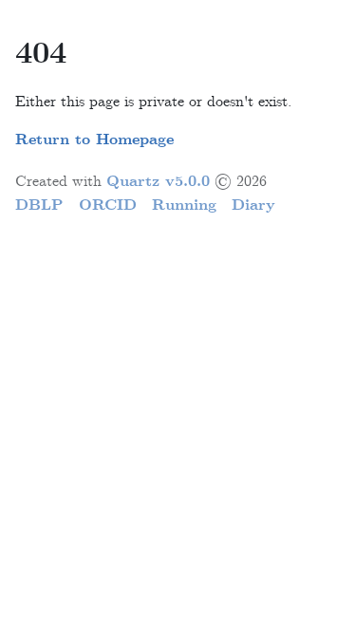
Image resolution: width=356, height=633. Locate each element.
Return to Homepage (94, 140)
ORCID (108, 205)
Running (184, 205)
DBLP (39, 205)
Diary (253, 205)
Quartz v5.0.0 (158, 182)
